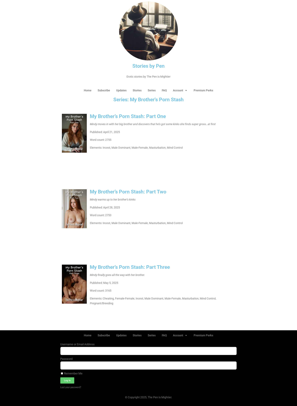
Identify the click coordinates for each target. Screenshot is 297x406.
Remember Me (72, 373)
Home (87, 90)
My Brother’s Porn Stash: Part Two (128, 192)
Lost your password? (70, 387)
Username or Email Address (77, 344)
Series (152, 90)
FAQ (164, 90)
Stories (137, 90)
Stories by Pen (148, 66)
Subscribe (104, 90)
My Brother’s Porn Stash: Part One (128, 116)
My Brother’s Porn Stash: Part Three (130, 267)
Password (66, 358)
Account (178, 90)
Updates (121, 90)
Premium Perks (203, 90)
